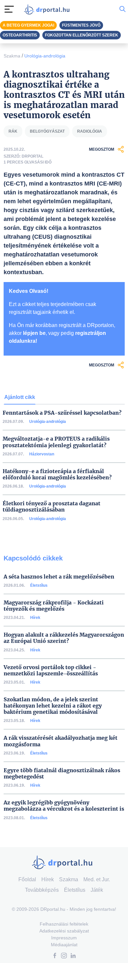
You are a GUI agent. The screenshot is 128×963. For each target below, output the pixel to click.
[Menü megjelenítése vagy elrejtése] (9, 9)
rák (13, 131)
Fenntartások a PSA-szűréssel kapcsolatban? (62, 413)
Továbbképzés (42, 890)
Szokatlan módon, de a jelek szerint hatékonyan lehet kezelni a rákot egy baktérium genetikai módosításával (53, 705)
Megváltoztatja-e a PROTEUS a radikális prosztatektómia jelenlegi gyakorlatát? (56, 442)
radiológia (89, 131)
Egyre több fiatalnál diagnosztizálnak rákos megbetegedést (62, 773)
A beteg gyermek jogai (28, 25)
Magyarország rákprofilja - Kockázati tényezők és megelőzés (54, 606)
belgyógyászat (47, 131)
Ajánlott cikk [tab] (19, 397)
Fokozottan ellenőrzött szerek (81, 35)
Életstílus (39, 585)
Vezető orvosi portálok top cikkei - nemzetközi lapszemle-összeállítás (51, 670)
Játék (97, 890)
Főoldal (27, 879)
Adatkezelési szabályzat (64, 930)
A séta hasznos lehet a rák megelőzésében (59, 577)
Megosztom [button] (101, 149)
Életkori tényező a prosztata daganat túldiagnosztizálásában (51, 506)
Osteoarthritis (20, 35)
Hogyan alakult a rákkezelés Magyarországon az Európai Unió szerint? (64, 638)
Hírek (35, 617)
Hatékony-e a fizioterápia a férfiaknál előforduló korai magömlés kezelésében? (57, 474)
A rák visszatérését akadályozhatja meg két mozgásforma (60, 741)
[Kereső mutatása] (122, 9)
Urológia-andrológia (44, 55)
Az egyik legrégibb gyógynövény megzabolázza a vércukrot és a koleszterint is (64, 805)
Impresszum (64, 937)
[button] (54, 956)
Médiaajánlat (64, 944)
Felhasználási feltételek (64, 924)
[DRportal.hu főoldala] (48, 9)
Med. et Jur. (96, 879)
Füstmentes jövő (81, 25)
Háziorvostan (41, 454)
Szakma (12, 55)
